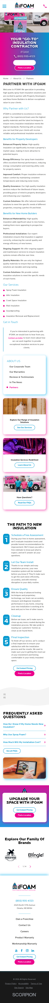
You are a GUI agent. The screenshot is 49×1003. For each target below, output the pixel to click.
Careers (24, 931)
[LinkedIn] (32, 950)
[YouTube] (16, 950)
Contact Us (24, 925)
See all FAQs (11, 751)
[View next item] (30, 866)
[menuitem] (25, 366)
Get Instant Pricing (25, 63)
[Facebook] (21, 950)
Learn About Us (24, 465)
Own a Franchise (24, 919)
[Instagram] (27, 950)
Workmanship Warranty (24, 943)
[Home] (25, 6)
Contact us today (15, 338)
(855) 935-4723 (26, 56)
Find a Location (24, 68)
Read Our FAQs (24, 503)
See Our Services (24, 427)
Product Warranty (24, 937)
